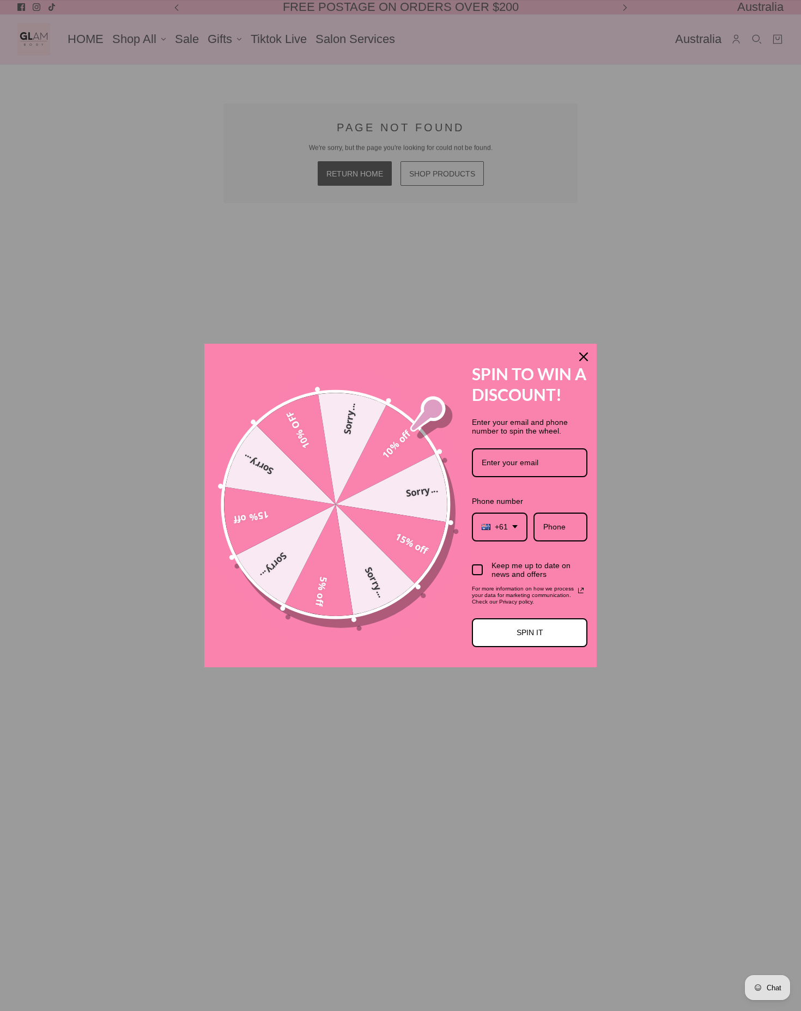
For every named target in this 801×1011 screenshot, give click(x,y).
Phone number (497, 501)
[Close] (584, 357)
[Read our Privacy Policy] (580, 590)
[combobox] (499, 527)
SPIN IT (530, 632)
